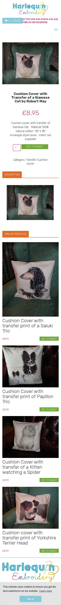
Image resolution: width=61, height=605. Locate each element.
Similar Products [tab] (15, 234)
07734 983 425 (31, 19)
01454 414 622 (49, 19)
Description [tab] (12, 174)
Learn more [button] (45, 591)
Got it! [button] (30, 599)
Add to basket (34, 146)
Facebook (41, 22)
